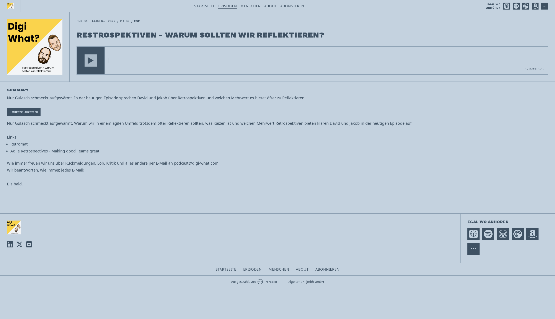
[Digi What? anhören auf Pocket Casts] (525, 6)
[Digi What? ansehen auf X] (19, 244)
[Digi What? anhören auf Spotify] (516, 6)
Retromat (19, 144)
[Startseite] (10, 6)
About (270, 6)
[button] (91, 60)
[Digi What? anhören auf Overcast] (503, 234)
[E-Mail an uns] (29, 244)
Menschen (250, 6)
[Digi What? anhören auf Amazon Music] (535, 6)
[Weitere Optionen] (544, 6)
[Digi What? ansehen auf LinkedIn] (10, 244)
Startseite (204, 6)
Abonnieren (292, 6)
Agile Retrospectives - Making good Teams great (55, 151)
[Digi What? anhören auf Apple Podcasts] (506, 6)
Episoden (227, 6)
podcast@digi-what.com (196, 163)
